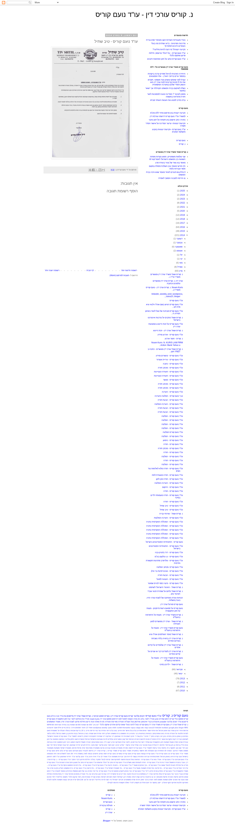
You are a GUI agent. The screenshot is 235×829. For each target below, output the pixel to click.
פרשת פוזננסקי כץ (160, 777)
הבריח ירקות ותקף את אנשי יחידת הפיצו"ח (166, 739)
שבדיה (93, 777)
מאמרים (119, 748)
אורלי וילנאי (149, 719)
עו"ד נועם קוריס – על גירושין (97, 768)
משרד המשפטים (53, 722)
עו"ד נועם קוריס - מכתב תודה (170, 368)
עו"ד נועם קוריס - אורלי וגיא (164, 759)
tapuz (133, 728)
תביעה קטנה (67, 780)
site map (144, 728)
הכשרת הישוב (79, 739)
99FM (49, 725)
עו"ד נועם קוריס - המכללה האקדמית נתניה (164, 522)
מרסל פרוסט (76, 748)
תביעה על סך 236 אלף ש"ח (83, 780)
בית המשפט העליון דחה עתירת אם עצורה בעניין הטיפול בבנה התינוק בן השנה (91, 733)
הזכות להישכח (144, 739)
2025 (182, 191)
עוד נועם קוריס (168, 774)
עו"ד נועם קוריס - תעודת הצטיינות (168, 371)
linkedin (158, 728)
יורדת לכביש (85, 745)
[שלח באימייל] (103, 170)
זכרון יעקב (111, 742)
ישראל (60, 745)
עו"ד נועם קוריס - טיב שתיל (171, 506)
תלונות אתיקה (176, 783)
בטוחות (149, 733)
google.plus (173, 728)
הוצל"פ (127, 722)
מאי (181, 263)
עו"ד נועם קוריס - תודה (173, 444)
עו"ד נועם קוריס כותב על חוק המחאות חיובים (166, 59)
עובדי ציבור (178, 774)
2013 (182, 678)
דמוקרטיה (93, 736)
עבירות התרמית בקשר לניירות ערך (136, 756)
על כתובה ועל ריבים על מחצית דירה (120, 774)
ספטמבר (178, 247)
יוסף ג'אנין (94, 745)
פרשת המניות (173, 777)
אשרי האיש (147, 730)
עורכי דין (77, 716)
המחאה (61, 739)
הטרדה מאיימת (117, 722)
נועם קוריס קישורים (124, 754)
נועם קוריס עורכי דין (119, 716)
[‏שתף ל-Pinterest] (90, 170)
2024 (182, 195)
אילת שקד (57, 728)
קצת (138, 777)
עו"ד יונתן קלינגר (82, 756)
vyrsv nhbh (112, 728)
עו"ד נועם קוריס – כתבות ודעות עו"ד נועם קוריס (113, 765)
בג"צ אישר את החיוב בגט (123, 730)
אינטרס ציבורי (153, 722)
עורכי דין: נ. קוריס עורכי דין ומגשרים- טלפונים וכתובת (167, 282)
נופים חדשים (98, 754)
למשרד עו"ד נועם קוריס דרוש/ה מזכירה (137, 748)
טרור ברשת (130, 745)
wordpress (97, 728)
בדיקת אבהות (76, 730)
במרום (185, 736)
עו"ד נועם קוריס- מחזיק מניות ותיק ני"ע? (160, 771)
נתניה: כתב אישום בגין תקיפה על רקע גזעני (167, 120)
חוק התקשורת (61, 719)
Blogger (106, 821)
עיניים (136, 774)
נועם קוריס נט (173, 754)
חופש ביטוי (71, 742)
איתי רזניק (178, 730)
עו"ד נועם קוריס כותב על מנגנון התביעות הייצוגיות (78, 762)
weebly (104, 728)
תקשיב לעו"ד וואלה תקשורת (129, 783)
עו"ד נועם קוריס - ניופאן (173, 440)
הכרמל (87, 739)
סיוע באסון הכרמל (167, 756)
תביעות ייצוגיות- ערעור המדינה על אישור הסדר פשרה (162, 805)
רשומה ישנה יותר (52, 270)
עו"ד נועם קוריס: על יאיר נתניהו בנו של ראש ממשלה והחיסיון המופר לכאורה (83, 771)
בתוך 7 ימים (149, 736)
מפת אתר (89, 748)
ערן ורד (63, 716)
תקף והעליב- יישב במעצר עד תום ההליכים (155, 783)
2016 (182, 227)
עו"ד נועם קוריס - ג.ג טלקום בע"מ (169, 556)
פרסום (181, 777)
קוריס (130, 716)
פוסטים (76, 774)
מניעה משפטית (99, 748)
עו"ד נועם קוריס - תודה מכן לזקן (169, 479)
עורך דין (103, 719)
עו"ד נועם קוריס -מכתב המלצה (170, 567)
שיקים (49, 777)
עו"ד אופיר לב (106, 756)
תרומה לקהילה (112, 783)
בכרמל (58, 733)
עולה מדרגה (157, 774)
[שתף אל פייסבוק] (93, 170)
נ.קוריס (107, 716)
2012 (182, 682)
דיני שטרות (101, 736)
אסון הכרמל (162, 730)
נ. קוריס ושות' (87, 716)
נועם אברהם (77, 751)
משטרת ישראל (65, 748)
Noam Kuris (106, 798)
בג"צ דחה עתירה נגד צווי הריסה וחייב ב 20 (97, 730)
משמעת (57, 748)
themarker (126, 728)
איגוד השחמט (80, 728)
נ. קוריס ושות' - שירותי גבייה (171, 513)
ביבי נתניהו (134, 733)
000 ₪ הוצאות (86, 725)
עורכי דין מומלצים (146, 774)
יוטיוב (117, 745)
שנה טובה (184, 780)
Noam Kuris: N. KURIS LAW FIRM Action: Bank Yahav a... (167, 343)
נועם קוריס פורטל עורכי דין (172, 604)
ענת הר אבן (102, 774)
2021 (182, 207)
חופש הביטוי (98, 716)
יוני (181, 259)
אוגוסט (179, 251)
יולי (181, 255)
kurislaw (165, 728)
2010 (182, 690)
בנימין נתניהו (171, 736)
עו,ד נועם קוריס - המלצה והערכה (169, 396)
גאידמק (138, 722)
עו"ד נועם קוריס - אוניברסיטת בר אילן (167, 571)
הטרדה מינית (105, 722)
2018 (182, 219)
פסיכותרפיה (56, 774)
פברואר (179, 669)
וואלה (97, 722)
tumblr (119, 728)
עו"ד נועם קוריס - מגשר (173, 380)
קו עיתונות (149, 777)
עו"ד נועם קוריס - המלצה (172, 416)
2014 (182, 235)
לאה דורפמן (117, 719)
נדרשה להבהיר (88, 751)
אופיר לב (89, 728)
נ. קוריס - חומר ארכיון (174, 338)
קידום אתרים (115, 725)
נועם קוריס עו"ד (161, 754)
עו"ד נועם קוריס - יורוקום (172, 487)
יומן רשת (111, 745)
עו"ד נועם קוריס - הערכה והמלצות (168, 518)
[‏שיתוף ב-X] (96, 170)
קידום (142, 777)
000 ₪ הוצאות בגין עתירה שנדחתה (68, 725)
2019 (182, 215)
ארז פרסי (154, 730)
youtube (163, 722)
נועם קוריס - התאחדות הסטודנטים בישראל (164, 542)
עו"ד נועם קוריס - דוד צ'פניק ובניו (169, 552)
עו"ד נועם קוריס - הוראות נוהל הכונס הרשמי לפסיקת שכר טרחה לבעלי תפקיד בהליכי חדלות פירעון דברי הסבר (112, 759)
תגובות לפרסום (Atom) (119, 275)
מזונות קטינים (110, 748)
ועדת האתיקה (120, 742)
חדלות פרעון (80, 722)
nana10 (151, 728)
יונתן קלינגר (103, 745)
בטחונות (142, 733)
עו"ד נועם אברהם (181, 759)
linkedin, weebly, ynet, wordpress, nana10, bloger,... (167, 295)
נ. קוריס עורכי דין (100, 751)
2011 (182, 686)
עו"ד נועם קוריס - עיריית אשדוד (169, 359)
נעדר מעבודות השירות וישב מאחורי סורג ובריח (165, 40)
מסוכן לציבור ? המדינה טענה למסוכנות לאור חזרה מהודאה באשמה (166, 95)
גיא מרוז (136, 719)
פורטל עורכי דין (67, 774)
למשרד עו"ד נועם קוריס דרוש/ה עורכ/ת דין (167, 116)
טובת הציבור (147, 745)
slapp (138, 728)
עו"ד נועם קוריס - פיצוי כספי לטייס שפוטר (165, 583)
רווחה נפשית (131, 777)
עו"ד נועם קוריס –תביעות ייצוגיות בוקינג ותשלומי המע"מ (161, 809)
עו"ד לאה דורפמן (53, 756)
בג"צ (135, 730)
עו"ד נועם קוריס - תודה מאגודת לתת (167, 475)
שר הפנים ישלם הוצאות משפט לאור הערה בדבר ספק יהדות (158, 780)
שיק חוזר (81, 777)
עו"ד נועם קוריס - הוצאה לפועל (170, 579)
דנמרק (86, 736)
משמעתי (50, 748)
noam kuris (94, 719)
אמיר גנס (171, 730)
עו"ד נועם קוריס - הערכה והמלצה (168, 404)
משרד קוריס (112, 751)
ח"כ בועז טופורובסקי (99, 742)
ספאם (109, 719)
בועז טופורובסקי (158, 733)
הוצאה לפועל (127, 719)
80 (53, 725)
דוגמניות (127, 736)
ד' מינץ (133, 736)
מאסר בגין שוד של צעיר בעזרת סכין (170, 162)
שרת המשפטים (129, 780)
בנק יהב (163, 736)
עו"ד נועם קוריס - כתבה (173, 364)
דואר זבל (71, 719)
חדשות (78, 742)
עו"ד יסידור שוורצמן (67, 756)
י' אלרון (122, 745)
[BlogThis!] (100, 170)
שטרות (87, 777)
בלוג (142, 719)
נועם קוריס (180, 140)
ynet (156, 719)
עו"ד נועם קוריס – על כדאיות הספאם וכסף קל (78, 765)
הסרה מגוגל (174, 742)
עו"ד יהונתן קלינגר (174, 722)
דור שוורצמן (119, 736)
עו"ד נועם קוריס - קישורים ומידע (169, 355)
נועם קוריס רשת (110, 754)
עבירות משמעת (117, 756)
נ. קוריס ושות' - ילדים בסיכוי (171, 664)
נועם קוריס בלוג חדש (64, 751)
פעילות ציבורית (106, 805)
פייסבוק (70, 716)
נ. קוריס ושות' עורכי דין (179, 725)
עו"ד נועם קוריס (176, 300)
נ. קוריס (182, 144)
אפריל (180, 267)
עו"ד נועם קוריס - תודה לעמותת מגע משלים (142, 762)
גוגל (132, 722)
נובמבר (179, 242)
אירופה (185, 730)
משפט (185, 751)
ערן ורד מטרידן (85, 774)
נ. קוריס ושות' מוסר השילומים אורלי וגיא (166, 634)
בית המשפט (124, 733)
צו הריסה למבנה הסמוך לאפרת (171, 178)
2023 (182, 199)
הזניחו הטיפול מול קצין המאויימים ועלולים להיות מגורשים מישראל (114, 739)
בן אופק (180, 736)
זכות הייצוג (90, 722)
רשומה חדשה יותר (129, 270)
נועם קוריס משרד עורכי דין (159, 725)
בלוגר (49, 733)
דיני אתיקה (110, 736)
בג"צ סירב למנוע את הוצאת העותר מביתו (167, 100)
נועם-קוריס (144, 725)
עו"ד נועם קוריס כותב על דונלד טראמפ (111, 762)
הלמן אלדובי (69, 739)
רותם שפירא (164, 719)
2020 (182, 211)
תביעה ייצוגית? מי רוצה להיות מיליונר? (169, 49)
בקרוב (157, 736)
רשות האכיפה (111, 777)
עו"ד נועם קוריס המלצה (173, 432)
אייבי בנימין (70, 728)
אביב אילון (55, 716)
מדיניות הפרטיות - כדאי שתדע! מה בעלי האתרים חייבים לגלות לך (168, 44)
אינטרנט (50, 728)
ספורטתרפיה (154, 756)
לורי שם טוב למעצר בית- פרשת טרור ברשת (169, 748)
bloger (181, 728)
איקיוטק (144, 722)
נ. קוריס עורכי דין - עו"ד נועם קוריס (144, 14)
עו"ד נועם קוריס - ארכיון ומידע (170, 334)
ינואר (180, 673)
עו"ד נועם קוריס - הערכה (172, 392)
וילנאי (128, 742)
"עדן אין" (96, 725)
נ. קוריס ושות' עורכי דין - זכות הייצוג (168, 330)
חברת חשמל (85, 742)
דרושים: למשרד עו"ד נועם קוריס (71, 736)
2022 (182, 203)
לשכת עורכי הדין (67, 722)
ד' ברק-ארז (141, 736)
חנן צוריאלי (169, 745)
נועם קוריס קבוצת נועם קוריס (143, 754)
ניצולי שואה (125, 725)
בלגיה (53, 733)
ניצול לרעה (134, 725)
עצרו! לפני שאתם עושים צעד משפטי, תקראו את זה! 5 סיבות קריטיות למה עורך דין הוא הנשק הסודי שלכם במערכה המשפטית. (166, 82)
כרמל (55, 745)
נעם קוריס (178, 756)
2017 (182, 223)
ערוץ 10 (95, 774)
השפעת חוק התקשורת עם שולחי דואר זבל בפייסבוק (150, 742)
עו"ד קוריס (174, 719)
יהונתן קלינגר (139, 716)
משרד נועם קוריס (124, 751)
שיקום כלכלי (104, 725)
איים (63, 728)
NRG (186, 728)
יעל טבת (66, 745)
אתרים (139, 730)
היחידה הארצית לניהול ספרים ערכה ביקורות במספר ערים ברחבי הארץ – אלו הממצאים (166, 75)
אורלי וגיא (85, 719)
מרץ (181, 271)
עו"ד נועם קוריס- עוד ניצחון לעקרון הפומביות (128, 771)
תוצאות (59, 780)
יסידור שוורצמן (75, 745)
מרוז (83, 748)
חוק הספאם (61, 742)
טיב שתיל (138, 745)
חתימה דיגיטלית (158, 745)
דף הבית (90, 270)
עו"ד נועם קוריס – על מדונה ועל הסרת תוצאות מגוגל (156, 768)
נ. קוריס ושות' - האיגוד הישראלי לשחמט (166, 587)
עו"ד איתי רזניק (94, 756)
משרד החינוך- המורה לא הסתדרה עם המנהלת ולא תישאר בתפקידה (157, 751)
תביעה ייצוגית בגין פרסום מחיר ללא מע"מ (167, 113)
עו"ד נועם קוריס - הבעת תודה (170, 400)
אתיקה (78, 719)
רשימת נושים (101, 777)
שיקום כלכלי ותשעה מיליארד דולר (64, 777)
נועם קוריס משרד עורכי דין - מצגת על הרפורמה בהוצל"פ (167, 629)
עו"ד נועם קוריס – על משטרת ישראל (122, 768)
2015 (182, 231)
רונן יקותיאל (121, 777)
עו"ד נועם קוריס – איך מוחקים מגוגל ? (146, 765)
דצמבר (179, 238)
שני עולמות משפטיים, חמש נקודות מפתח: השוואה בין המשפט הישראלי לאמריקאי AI (167, 157)
